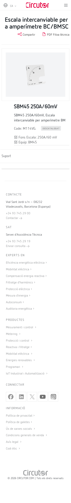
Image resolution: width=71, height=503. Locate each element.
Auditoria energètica (19, 308)
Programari (13, 367)
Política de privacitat (19, 415)
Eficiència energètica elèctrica (25, 262)
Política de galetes (18, 422)
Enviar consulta (16, 246)
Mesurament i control (20, 327)
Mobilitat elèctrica (17, 269)
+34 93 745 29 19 (18, 241)
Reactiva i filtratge (18, 347)
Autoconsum (14, 302)
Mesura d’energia (17, 295)
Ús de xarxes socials (19, 429)
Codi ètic (12, 448)
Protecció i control (18, 340)
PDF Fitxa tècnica (57, 34)
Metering (12, 334)
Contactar (12, 218)
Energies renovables (19, 360)
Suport (6, 156)
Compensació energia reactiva (25, 276)
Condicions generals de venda (25, 435)
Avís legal (12, 442)
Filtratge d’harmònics (19, 282)
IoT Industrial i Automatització (25, 373)
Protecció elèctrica (18, 289)
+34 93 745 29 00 (18, 213)
